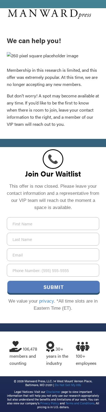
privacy (46, 301)
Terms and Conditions (80, 403)
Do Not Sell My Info (68, 385)
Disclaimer (53, 392)
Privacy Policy (49, 403)
